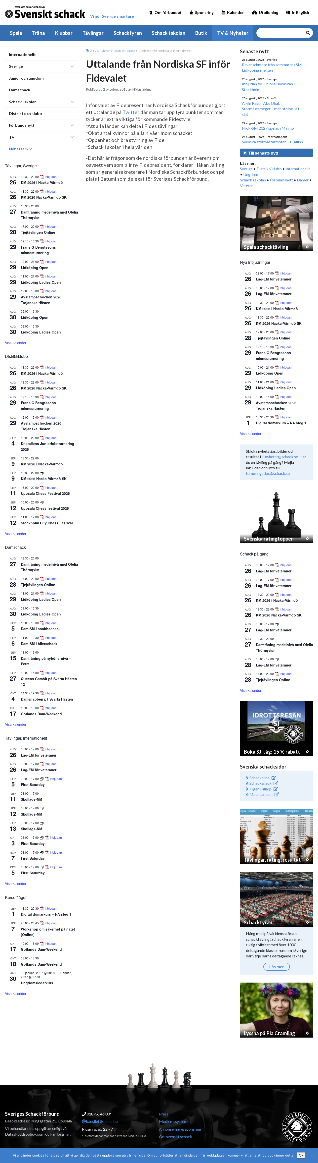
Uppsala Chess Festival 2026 (45, 493)
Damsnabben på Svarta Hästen (47, 699)
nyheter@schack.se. (282, 456)
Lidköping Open (34, 267)
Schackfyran (128, 33)
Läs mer (276, 966)
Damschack (19, 89)
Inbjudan (51, 177)
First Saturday (33, 784)
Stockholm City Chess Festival (47, 522)
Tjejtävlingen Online (38, 232)
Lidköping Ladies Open (41, 282)
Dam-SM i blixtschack (39, 643)
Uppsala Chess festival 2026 (45, 508)
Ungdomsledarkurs (37, 982)
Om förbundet (168, 12)
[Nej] (311, 1155)
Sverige (16, 66)
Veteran (246, 185)
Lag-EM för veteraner (38, 755)
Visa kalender (15, 342)
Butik (201, 33)
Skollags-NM (31, 799)
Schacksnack (260, 783)
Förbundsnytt (22, 125)
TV (11, 137)
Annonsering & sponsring (180, 1129)
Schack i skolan (168, 33)
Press (163, 1113)
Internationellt (22, 54)
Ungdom (250, 174)
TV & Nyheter (232, 33)
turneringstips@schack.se (268, 473)
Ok (301, 1155)
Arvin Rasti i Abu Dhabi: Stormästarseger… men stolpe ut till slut (272, 109)
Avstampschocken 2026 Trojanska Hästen (41, 426)
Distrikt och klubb (25, 113)
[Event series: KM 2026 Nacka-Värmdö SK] (41, 473)
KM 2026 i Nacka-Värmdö (42, 182)
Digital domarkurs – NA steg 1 (46, 914)
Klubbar (64, 33)
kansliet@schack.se (102, 1121)
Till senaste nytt (262, 153)
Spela (16, 33)
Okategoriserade (124, 51)
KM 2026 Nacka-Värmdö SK (44, 197)
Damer (303, 179)
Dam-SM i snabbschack (41, 628)
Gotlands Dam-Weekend (41, 713)
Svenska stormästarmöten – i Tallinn (272, 141)
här (67, 1134)
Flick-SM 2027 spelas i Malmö (268, 128)
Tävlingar (93, 33)
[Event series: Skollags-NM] (41, 808)
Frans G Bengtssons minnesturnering (38, 250)
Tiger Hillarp (260, 788)
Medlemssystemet (175, 1121)
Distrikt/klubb (269, 168)
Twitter (130, 112)
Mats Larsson (261, 794)
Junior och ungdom (26, 78)
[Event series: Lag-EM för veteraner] (276, 624)
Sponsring (204, 12)
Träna (38, 33)
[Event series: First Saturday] (42, 778)
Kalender (235, 12)
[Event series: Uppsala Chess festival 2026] (41, 502)
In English (300, 12)
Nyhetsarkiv (20, 148)
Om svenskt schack (175, 1136)
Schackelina (259, 777)
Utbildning (268, 12)
